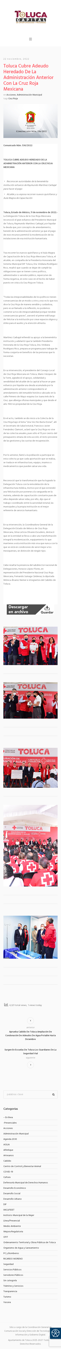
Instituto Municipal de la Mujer (18, 1215)
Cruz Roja (13, 99)
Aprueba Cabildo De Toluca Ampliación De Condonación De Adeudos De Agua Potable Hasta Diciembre (30, 1035)
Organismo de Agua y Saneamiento (21, 1248)
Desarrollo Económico (14, 1188)
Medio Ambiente (12, 1226)
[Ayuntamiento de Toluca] (30, 17)
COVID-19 (8, 1172)
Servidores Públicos (13, 1275)
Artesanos (8, 1155)
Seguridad (8, 1264)
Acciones (11, 95)
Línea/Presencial (11, 1221)
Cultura (7, 1177)
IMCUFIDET (8, 1210)
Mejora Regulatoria (13, 1232)
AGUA (6, 1145)
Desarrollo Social (11, 1194)
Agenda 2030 (10, 1139)
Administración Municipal (29, 95)
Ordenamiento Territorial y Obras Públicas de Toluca (29, 1242)
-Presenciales (10, 1123)
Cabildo (7, 1161)
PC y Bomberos (11, 1253)
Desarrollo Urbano (12, 1199)
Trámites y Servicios (13, 1286)
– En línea (8, 1117)
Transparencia (10, 1291)
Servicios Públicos (12, 1270)
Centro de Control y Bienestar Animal (22, 1166)
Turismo (7, 1297)
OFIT (5, 1237)
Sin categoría (10, 1281)
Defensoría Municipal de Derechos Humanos (25, 1183)
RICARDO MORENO (13, 1259)
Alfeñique (8, 1150)
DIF (5, 1204)
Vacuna (7, 1302)
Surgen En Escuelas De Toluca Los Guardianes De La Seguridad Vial (30, 1052)
